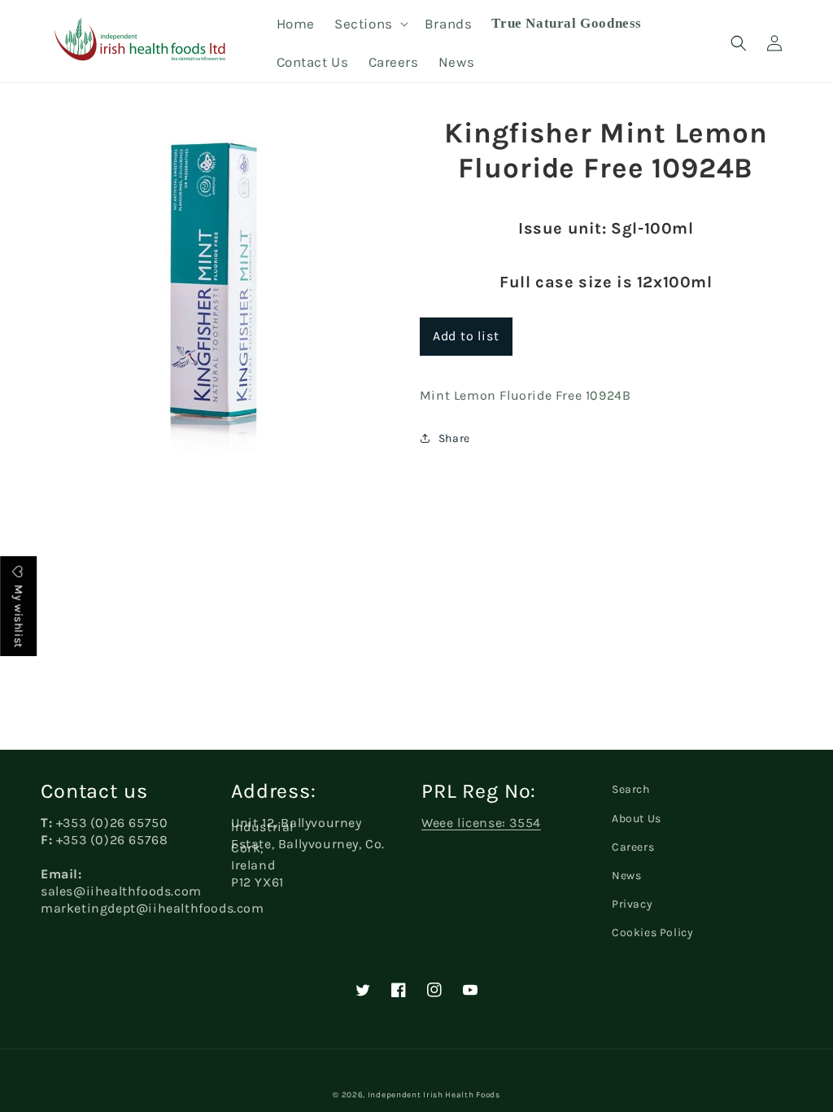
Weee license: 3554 (481, 822)
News (626, 875)
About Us (636, 818)
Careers (633, 847)
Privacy (632, 904)
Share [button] (454, 438)
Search (631, 789)
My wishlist (18, 615)
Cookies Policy (652, 932)
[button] (370, 23)
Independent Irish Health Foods (434, 1095)
